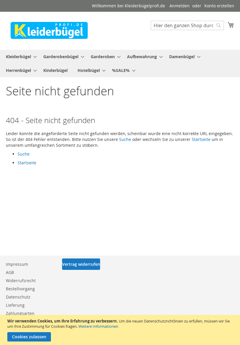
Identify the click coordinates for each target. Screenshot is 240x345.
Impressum (17, 264)
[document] (120, 329)
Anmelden (179, 5)
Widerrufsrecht (21, 280)
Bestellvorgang (20, 288)
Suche (125, 139)
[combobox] (187, 25)
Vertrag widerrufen (81, 264)
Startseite (201, 139)
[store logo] (49, 30)
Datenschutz (18, 297)
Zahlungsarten (20, 313)
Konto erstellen (219, 5)
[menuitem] (19, 56)
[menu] (120, 63)
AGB (10, 272)
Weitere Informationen (98, 326)
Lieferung (15, 305)
